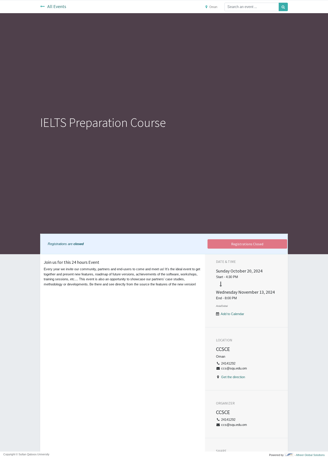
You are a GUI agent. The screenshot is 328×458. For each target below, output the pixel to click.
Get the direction (233, 377)
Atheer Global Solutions (310, 455)
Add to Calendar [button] (232, 314)
